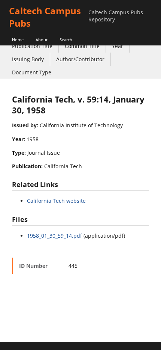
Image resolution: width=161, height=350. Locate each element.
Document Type (31, 72)
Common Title (82, 46)
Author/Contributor (80, 59)
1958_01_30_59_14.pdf (54, 235)
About (42, 39)
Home (18, 39)
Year (117, 46)
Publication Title (32, 46)
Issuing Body (28, 59)
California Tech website (56, 200)
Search (66, 39)
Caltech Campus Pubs (45, 17)
